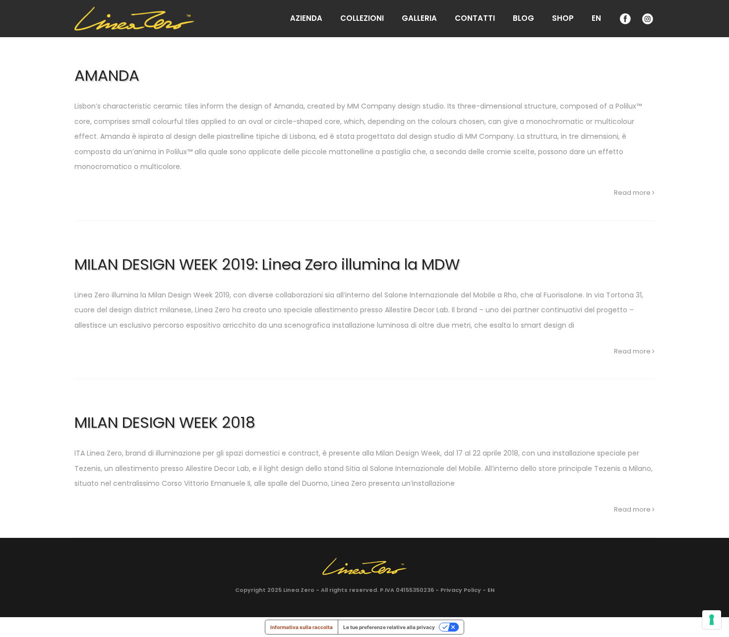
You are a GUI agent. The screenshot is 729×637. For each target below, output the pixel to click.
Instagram (647, 18)
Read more (633, 192)
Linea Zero (298, 590)
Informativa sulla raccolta (301, 627)
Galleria (419, 18)
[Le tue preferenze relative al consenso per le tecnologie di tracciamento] (711, 619)
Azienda (306, 18)
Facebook (624, 18)
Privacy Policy (460, 590)
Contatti (475, 18)
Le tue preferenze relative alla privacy (389, 627)
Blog (523, 18)
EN (596, 18)
